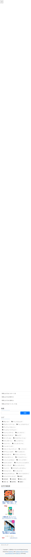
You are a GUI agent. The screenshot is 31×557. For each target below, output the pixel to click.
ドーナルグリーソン (22, 457)
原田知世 (6, 479)
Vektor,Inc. (18, 553)
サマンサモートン (8, 440)
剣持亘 (20, 476)
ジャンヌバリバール (18, 443)
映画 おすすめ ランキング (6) (9, 404)
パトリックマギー (22, 460)
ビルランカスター (8, 462)
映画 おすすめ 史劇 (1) (8, 400)
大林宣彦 (14, 479)
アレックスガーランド (23, 424)
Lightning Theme (19, 551)
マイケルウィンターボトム (19, 468)
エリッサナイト (20, 432)
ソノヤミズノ (23, 449)
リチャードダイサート (23, 473)
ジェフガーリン (19, 440)
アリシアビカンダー (18, 421)
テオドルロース (7, 454)
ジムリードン (7, 443)
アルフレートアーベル (9, 424)
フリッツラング (7, 465)
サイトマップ (4, 545)
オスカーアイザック (8, 435)
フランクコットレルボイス (22, 462)
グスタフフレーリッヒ (20, 438)
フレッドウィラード (19, 465)
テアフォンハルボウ (8, 451)
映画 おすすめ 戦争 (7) (8, 397)
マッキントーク (18, 470)
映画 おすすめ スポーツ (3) (9, 393)
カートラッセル (7, 438)
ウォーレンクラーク (8, 432)
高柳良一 (22, 481)
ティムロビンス (20, 451)
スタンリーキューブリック (10, 449)
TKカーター (6, 421)
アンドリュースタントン (9, 427)
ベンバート (6, 468)
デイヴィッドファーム (20, 454)
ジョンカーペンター (8, 446)
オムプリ (19, 435)
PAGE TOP (28, 538)
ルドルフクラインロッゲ (9, 476)
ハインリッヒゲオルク (9, 460)
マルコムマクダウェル (9, 473)
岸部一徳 (6, 481)
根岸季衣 (14, 481)
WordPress (10, 551)
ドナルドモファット (8, 457)
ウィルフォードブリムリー (10, 429)
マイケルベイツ (7, 470)
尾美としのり (23, 479)
